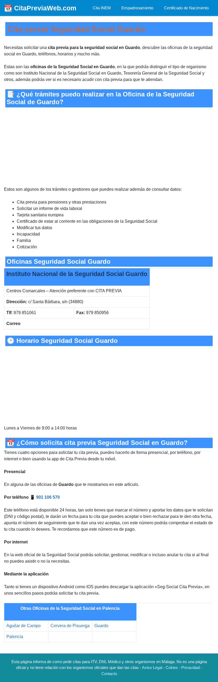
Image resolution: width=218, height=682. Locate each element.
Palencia (14, 636)
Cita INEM (102, 8)
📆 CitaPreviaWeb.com (40, 8)
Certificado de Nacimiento (186, 8)
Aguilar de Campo (23, 625)
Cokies (172, 667)
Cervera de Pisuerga (70, 625)
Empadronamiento (137, 8)
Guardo (101, 625)
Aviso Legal (152, 667)
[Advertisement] (109, 146)
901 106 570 (48, 497)
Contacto (109, 673)
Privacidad (190, 667)
